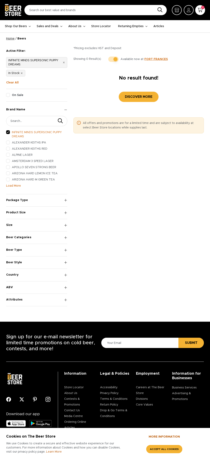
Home (10, 38)
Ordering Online (75, 422)
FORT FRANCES (156, 59)
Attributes (14, 299)
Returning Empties (131, 26)
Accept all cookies (164, 449)
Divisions (142, 399)
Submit (191, 342)
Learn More (54, 451)
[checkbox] (8, 95)
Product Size (16, 212)
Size (9, 225)
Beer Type (14, 249)
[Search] (159, 10)
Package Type (17, 200)
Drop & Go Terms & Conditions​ (113, 413)
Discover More (138, 96)
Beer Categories (18, 237)
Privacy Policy (109, 393)
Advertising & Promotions (181, 396)
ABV (9, 287)
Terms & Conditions (114, 399)
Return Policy (109, 404)
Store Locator (101, 26)
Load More (13, 185)
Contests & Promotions (72, 402)
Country (12, 274)
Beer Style (14, 262)
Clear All (12, 82)
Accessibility (109, 387)
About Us (74, 26)
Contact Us (72, 410)
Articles (158, 26)
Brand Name (15, 109)
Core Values (144, 404)
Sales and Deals (47, 26)
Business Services (184, 387)
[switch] (113, 59)
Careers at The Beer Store (150, 390)
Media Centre (73, 416)
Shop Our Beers (16, 26)
